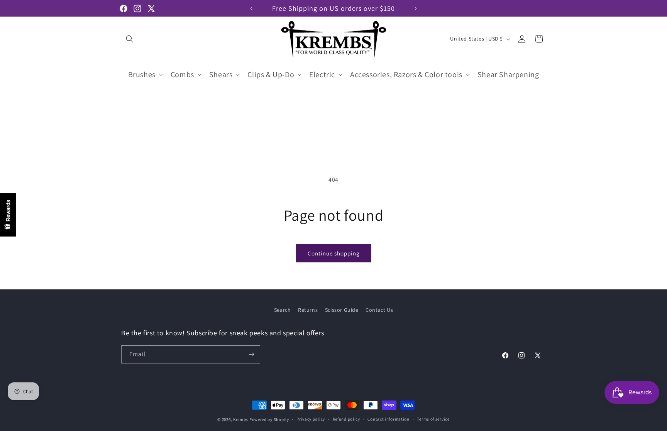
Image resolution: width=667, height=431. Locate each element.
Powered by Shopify (269, 419)
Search (282, 309)
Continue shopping (334, 253)
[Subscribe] (251, 354)
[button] (129, 38)
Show (8, 215)
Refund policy (346, 419)
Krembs (240, 419)
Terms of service (433, 419)
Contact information (388, 419)
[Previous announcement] (251, 8)
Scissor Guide (342, 309)
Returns (308, 309)
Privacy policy (310, 419)
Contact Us (379, 309)
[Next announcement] (415, 8)
